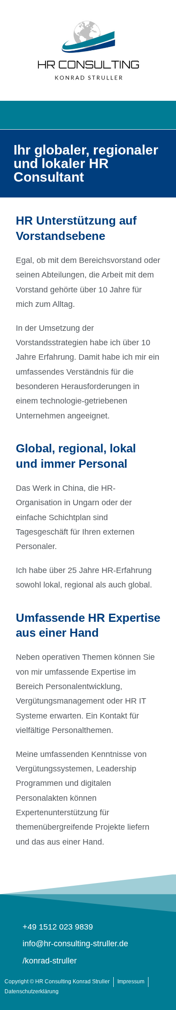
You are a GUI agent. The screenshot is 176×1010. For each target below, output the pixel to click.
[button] (88, 112)
